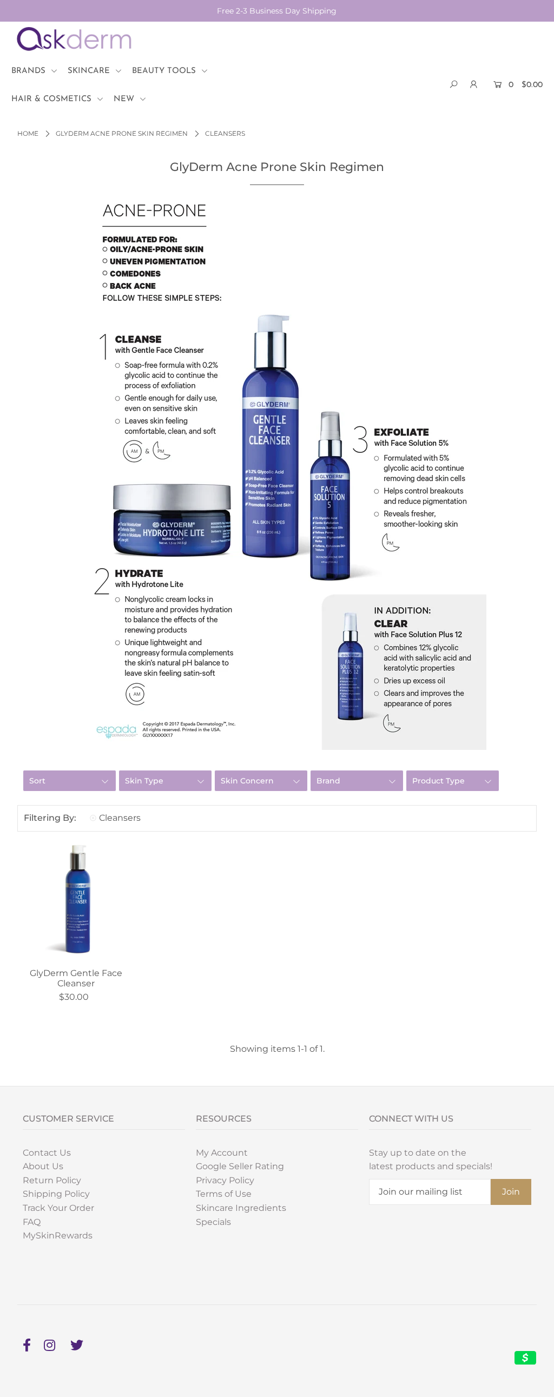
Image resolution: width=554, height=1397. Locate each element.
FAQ (32, 1222)
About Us (43, 1166)
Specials (213, 1222)
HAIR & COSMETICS (52, 99)
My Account (222, 1153)
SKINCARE (90, 71)
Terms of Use (224, 1194)
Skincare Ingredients (241, 1208)
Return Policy (52, 1180)
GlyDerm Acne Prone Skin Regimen (122, 133)
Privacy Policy (225, 1180)
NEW (125, 99)
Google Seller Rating (240, 1166)
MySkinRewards (58, 1235)
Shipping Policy (56, 1194)
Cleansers (120, 818)
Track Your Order (58, 1208)
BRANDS (29, 71)
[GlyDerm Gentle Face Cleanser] (76, 901)
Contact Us (47, 1153)
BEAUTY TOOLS (165, 71)
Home (27, 133)
